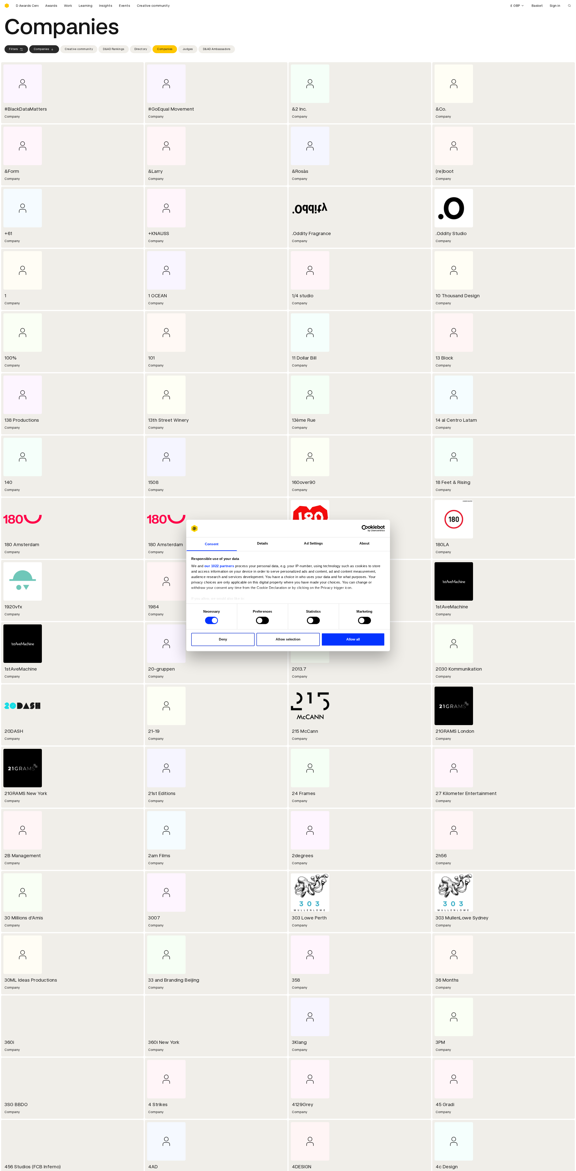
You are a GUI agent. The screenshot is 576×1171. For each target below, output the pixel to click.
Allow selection (288, 639)
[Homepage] (7, 5)
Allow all (353, 639)
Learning (85, 5)
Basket (537, 5)
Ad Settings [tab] (313, 543)
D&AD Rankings (113, 49)
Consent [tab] (211, 544)
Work (68, 5)
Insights (105, 5)
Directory (140, 49)
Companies (41, 49)
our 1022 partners (219, 566)
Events (124, 5)
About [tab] (364, 543)
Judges (188, 49)
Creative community (153, 5)
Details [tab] (262, 543)
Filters (13, 49)
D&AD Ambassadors (216, 49)
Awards (51, 5)
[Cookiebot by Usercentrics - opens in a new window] (365, 528)
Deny (223, 639)
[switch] (262, 620)
